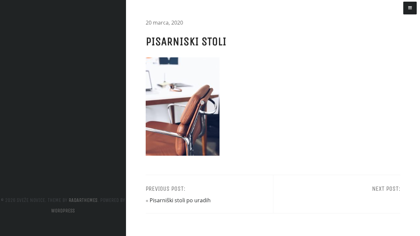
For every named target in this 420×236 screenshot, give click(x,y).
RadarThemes (83, 200)
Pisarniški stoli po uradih (180, 200)
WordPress (63, 210)
